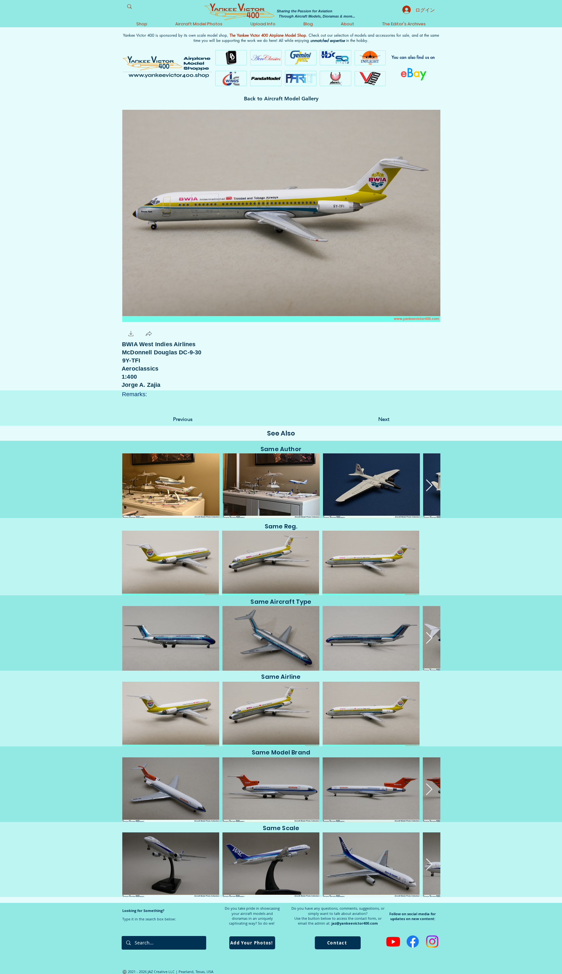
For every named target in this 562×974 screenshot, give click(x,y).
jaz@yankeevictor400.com (354, 923)
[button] (131, 334)
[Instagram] (432, 941)
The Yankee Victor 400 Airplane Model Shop (268, 35)
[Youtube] (393, 941)
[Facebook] (413, 941)
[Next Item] (429, 485)
